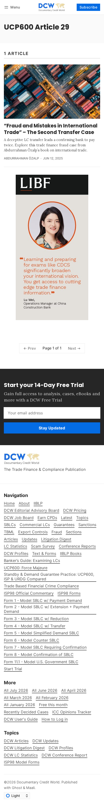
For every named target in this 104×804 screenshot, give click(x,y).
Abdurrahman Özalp (21, 158)
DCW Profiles (61, 748)
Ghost (17, 788)
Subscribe (88, 7)
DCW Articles (16, 741)
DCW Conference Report (64, 755)
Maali (30, 788)
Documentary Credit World (38, 782)
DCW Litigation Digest (24, 748)
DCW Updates (45, 741)
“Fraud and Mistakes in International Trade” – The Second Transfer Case (50, 128)
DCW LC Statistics (21, 755)
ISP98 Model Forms (21, 762)
